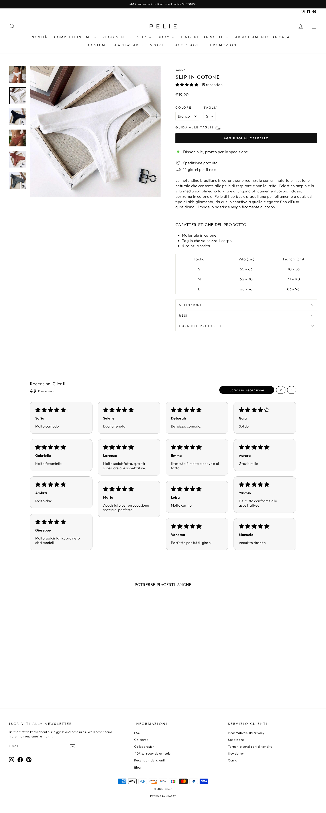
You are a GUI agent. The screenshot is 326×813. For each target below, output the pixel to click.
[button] (187, 84)
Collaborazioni (144, 747)
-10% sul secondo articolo (152, 753)
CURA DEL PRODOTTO (200, 326)
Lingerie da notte (203, 37)
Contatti (234, 760)
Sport (157, 45)
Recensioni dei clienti (149, 760)
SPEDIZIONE (190, 305)
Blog (137, 767)
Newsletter (236, 753)
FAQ (137, 733)
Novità (39, 37)
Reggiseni (114, 37)
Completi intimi (73, 37)
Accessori (187, 45)
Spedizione (236, 740)
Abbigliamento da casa (263, 37)
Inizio (179, 70)
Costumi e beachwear (114, 45)
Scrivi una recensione (247, 390)
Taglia (211, 108)
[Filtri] (280, 390)
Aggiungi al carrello (45, 667)
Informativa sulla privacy (246, 733)
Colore (183, 108)
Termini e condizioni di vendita (250, 747)
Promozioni (224, 45)
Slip (142, 37)
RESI (183, 316)
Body (164, 37)
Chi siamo (141, 740)
